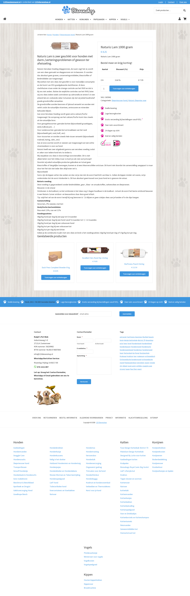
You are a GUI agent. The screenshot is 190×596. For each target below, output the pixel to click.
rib (121, 366)
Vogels (124, 19)
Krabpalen (124, 463)
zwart (139, 369)
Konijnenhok (144, 353)
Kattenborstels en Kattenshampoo (134, 517)
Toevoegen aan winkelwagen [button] (56, 277)
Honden (59, 19)
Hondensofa (146, 346)
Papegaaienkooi (130, 363)
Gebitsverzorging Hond (22, 490)
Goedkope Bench (20, 494)
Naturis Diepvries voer (137, 100)
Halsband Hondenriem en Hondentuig (65, 463)
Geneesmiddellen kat (129, 529)
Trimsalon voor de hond (96, 471)
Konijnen (84, 19)
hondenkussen (125, 346)
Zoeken (184, 10)
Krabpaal (123, 356)
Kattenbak (128, 353)
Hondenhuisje (55, 451)
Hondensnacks (19, 459)
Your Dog (133, 369)
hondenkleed (147, 343)
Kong (137, 353)
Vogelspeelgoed (90, 564)
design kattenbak (130, 340)
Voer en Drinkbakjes (128, 513)
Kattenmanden (126, 494)
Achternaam (99, 344)
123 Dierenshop (101, 422)
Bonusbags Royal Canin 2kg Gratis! (134, 467)
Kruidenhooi (157, 467)
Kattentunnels (126, 521)
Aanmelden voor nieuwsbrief (66, 314)
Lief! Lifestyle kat (127, 471)
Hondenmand (136, 346)
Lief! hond (54, 482)
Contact (171, 2)
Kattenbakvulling (127, 506)
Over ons (183, 2)
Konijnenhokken (158, 448)
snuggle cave (147, 366)
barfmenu (131, 337)
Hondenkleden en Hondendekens (63, 471)
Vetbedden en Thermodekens (98, 486)
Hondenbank (137, 343)
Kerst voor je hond (93, 490)
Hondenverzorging (93, 463)
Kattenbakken (126, 502)
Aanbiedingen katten (128, 459)
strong (122, 369)
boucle (151, 337)
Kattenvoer (125, 482)
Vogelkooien (89, 560)
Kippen (112, 19)
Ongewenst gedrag (94, 467)
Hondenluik (90, 459)
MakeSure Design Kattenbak (132, 451)
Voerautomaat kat (127, 533)
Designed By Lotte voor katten (133, 455)
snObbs (139, 366)
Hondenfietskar (92, 475)
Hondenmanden (20, 451)
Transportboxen (19, 467)
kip (133, 353)
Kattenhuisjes (126, 498)
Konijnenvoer (157, 463)
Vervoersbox (91, 455)
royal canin (132, 366)
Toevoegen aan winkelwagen (124, 88)
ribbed (124, 366)
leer (135, 356)
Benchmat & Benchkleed (23, 482)
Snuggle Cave (18, 455)
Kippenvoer (88, 584)
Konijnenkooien (158, 451)
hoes (125, 343)
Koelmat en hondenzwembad (98, 482)
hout (121, 353)
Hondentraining (92, 451)
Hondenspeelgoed (57, 479)
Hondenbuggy (92, 479)
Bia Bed (145, 337)
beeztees (138, 337)
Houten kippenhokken (93, 580)
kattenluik (124, 490)
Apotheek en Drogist (21, 486)
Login (160, 2)
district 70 (141, 340)
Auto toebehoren (20, 479)
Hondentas (90, 448)
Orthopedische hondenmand (130, 359)
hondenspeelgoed (126, 350)
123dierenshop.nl (42, 2)
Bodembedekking (159, 459)
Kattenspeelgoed (127, 509)
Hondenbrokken (56, 448)
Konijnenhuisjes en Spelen (162, 471)
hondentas (138, 350)
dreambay (149, 340)
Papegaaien (98, 19)
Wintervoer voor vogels (93, 556)
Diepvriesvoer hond (67, 34)
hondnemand (147, 350)
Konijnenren (157, 455)
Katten (71, 19)
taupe (127, 369)
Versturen (84, 382)
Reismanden (125, 525)
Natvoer (53, 494)
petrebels (140, 363)
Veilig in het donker (57, 459)
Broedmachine (90, 588)
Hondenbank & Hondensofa (24, 475)
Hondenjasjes (55, 467)
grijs (121, 343)
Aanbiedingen (19, 448)
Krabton (123, 475)
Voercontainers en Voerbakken (62, 490)
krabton (130, 356)
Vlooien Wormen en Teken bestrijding (65, 475)
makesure (140, 356)
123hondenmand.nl (12, 2)
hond (129, 343)
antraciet (123, 337)
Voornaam (80, 344)
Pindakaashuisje (90, 553)
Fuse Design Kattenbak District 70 (134, 448)
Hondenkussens (56, 455)
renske (152, 363)
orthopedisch (150, 356)
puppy (147, 363)
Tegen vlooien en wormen (131, 479)
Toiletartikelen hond (58, 486)
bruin (122, 340)
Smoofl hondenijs (20, 471)
